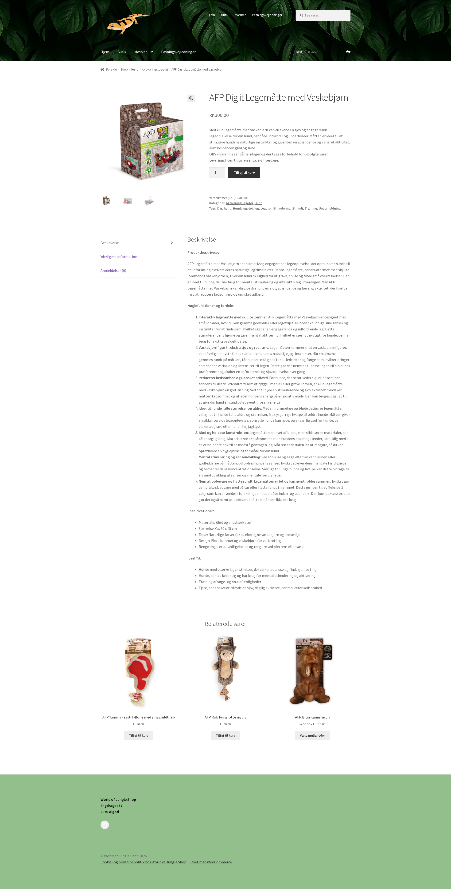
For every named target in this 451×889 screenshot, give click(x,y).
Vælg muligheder (312, 735)
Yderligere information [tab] (119, 256)
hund (227, 208)
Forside (111, 69)
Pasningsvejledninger (267, 15)
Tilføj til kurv (244, 172)
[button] (191, 98)
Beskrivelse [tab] (110, 242)
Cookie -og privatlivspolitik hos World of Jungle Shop (143, 862)
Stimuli (297, 208)
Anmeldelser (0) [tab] (113, 270)
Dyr (219, 208)
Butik (224, 15)
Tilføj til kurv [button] (138, 735)
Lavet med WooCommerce (211, 862)
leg (256, 208)
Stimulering (282, 208)
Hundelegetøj (243, 208)
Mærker (240, 15)
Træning (311, 208)
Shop (124, 69)
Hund (134, 69)
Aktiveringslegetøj (155, 69)
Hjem (211, 15)
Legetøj (266, 208)
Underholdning (330, 208)
